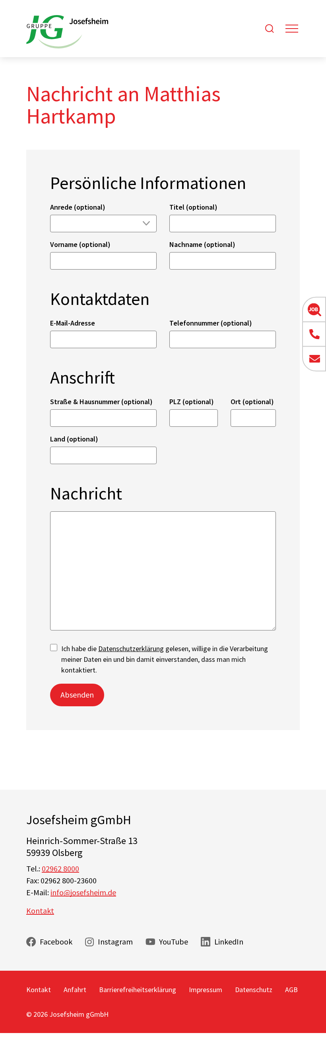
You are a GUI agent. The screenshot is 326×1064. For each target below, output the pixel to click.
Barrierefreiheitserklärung (137, 989)
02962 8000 (60, 868)
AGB (291, 989)
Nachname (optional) (202, 244)
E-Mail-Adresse (72, 323)
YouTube (173, 941)
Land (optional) (74, 438)
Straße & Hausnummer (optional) (101, 401)
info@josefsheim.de (83, 892)
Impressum (205, 989)
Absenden (77, 695)
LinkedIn (228, 941)
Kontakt (40, 911)
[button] (314, 310)
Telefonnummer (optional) (210, 323)
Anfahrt (75, 989)
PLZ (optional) (191, 401)
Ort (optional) (252, 401)
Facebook (56, 941)
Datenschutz (253, 989)
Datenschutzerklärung (131, 648)
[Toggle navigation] (292, 28)
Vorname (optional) (80, 244)
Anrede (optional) (77, 207)
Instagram (115, 941)
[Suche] (269, 28)
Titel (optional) (193, 207)
